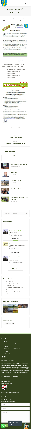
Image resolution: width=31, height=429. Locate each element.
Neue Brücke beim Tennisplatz (13, 281)
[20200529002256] (5, 306)
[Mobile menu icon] (29, 3)
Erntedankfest (13, 232)
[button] (26, 425)
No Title (13, 156)
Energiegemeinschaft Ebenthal (19, 164)
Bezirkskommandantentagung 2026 (14, 287)
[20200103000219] (25, 306)
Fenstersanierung (16, 180)
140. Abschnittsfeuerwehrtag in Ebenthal (20, 198)
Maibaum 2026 (9, 289)
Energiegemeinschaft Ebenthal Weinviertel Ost (16, 292)
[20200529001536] (10, 306)
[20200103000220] (20, 306)
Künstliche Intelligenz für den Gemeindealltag (13, 284)
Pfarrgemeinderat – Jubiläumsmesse (14, 259)
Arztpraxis (14, 172)
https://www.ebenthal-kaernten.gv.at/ (10, 392)
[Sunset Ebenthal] (15, 310)
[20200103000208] (10, 310)
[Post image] (5, 158)
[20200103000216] (5, 310)
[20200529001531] (15, 306)
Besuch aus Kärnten (16, 189)
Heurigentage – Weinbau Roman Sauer (17, 246)
